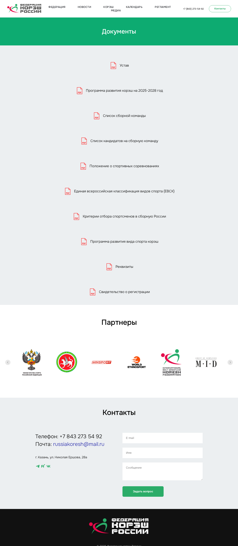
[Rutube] (43, 466)
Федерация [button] (57, 7)
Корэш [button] (108, 7)
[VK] (48, 466)
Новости (84, 7)
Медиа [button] (116, 10)
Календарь (134, 7)
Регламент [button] (163, 7)
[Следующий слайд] (230, 362)
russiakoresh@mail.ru (78, 444)
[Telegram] (38, 466)
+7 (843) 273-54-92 (193, 8)
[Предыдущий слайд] (7, 362)
